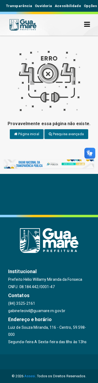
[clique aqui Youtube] (62, 362)
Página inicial (28, 134)
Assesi (29, 376)
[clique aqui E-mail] (23, 362)
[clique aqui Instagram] (75, 362)
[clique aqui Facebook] (36, 362)
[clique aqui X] (49, 362)
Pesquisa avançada (68, 134)
